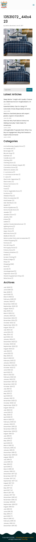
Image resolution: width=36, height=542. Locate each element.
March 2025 (8, 313)
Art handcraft (8, 149)
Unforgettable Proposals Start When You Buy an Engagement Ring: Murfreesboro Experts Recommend (18, 132)
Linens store (8, 229)
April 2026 (7, 294)
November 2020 (9, 401)
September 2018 (9, 455)
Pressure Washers (10, 252)
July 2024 (7, 330)
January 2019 (8, 450)
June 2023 (7, 353)
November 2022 (9, 365)
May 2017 (7, 488)
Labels (6, 222)
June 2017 (7, 486)
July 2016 (7, 509)
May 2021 (7, 394)
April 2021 (7, 396)
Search (29, 90)
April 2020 (7, 417)
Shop (5, 262)
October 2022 (8, 368)
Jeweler (6, 212)
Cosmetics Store (9, 167)
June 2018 (7, 462)
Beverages (7, 151)
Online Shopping (9, 241)
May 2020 (7, 415)
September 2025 (9, 306)
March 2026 (8, 297)
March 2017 (7, 493)
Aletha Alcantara (10, 26)
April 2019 (7, 443)
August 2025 (8, 309)
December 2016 (9, 497)
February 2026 (9, 299)
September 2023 (9, 346)
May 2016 (7, 514)
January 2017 (8, 495)
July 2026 (7, 287)
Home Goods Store (10, 210)
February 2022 (8, 377)
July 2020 (7, 410)
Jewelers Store (9, 215)
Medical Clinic (8, 236)
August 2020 (8, 408)
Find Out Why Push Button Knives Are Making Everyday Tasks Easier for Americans (16, 123)
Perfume (7, 243)
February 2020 (9, 422)
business (6, 156)
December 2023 (9, 342)
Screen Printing (9, 257)
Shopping (7, 264)
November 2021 (9, 384)
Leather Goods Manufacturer (14, 224)
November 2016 (9, 500)
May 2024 (7, 335)
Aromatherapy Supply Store (13, 146)
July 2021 (7, 389)
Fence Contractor (10, 184)
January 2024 (8, 339)
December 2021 (9, 382)
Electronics (7, 182)
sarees (6, 255)
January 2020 (8, 424)
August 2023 (8, 349)
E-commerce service (11, 174)
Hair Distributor (9, 203)
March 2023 (8, 358)
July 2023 (7, 351)
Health (6, 205)
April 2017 (7, 490)
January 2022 (8, 379)
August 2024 (8, 328)
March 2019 (7, 445)
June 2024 (7, 332)
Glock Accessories (10, 198)
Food (5, 189)
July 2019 (7, 436)
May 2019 (7, 441)
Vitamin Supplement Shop (12, 276)
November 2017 (9, 476)
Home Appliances (10, 208)
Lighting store (8, 226)
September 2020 (9, 405)
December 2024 (9, 318)
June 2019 (7, 438)
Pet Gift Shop (8, 245)
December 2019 (9, 427)
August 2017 (8, 483)
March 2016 (7, 519)
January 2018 (8, 471)
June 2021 (7, 391)
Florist (6, 186)
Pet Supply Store (9, 248)
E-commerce (8, 172)
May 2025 (7, 311)
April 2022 (7, 372)
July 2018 (7, 460)
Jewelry (6, 217)
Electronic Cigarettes (11, 179)
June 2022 (7, 370)
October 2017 (8, 478)
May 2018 (7, 464)
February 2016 (8, 521)
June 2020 (7, 412)
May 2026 (7, 292)
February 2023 (8, 361)
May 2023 (7, 356)
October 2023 (8, 344)
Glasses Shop (8, 196)
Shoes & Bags (8, 259)
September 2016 (9, 504)
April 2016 (7, 516)
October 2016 (8, 502)
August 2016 (8, 507)
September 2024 (9, 325)
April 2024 (7, 337)
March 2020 (8, 420)
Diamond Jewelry (10, 170)
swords (6, 269)
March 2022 (8, 375)
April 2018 (7, 467)
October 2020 (8, 403)
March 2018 (7, 469)
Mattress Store (9, 233)
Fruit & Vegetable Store (12, 191)
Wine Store (7, 278)
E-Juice (6, 177)
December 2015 (9, 526)
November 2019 (9, 429)
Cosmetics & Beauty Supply (13, 165)
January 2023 (8, 363)
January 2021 (8, 398)
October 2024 (8, 323)
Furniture (7, 193)
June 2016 (7, 512)
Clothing (6, 160)
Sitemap (25, 539)
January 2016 (8, 523)
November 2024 (9, 320)
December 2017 (9, 474)
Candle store (8, 158)
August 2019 (8, 434)
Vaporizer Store (9, 274)
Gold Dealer (8, 201)
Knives (6, 219)
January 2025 (8, 316)
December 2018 (9, 452)
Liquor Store (8, 231)
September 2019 (9, 431)
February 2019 (8, 448)
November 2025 (9, 304)
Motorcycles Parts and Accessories (16, 238)
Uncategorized (9, 271)
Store (5, 266)
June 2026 (7, 290)
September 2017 (9, 481)
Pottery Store (8, 250)
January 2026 (8, 302)
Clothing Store (8, 163)
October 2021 (8, 386)
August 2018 (8, 457)
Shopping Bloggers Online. (25, 537)
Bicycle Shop (8, 153)
